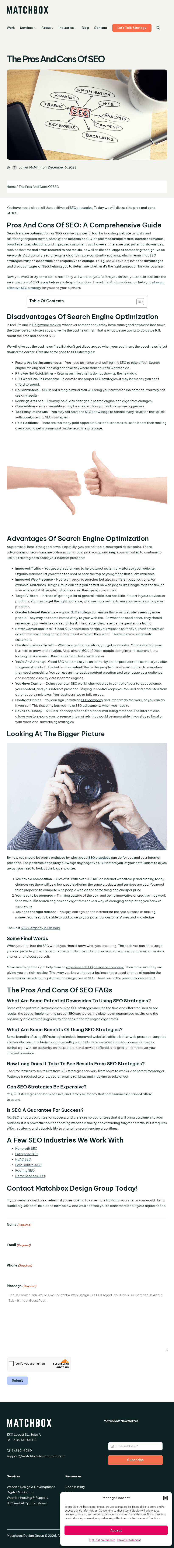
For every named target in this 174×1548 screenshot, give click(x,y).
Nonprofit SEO (26, 1149)
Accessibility (75, 1487)
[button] (165, 1498)
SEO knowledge (97, 412)
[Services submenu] (35, 28)
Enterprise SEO (26, 1154)
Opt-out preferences (102, 1540)
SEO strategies (81, 208)
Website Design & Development (31, 1487)
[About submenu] (52, 28)
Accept (116, 1530)
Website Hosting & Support (27, 1498)
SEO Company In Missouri (40, 928)
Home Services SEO (30, 1176)
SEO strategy (81, 612)
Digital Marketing (20, 1492)
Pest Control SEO (28, 1165)
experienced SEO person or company (95, 967)
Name (19, 1224)
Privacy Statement (129, 1540)
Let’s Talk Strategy (131, 28)
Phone (19, 1265)
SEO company (92, 700)
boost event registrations (26, 244)
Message (21, 1286)
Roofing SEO (25, 1170)
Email (19, 1245)
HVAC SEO (23, 1159)
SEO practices (99, 858)
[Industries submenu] (76, 28)
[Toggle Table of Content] (138, 301)
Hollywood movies (46, 325)
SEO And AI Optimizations (26, 1503)
